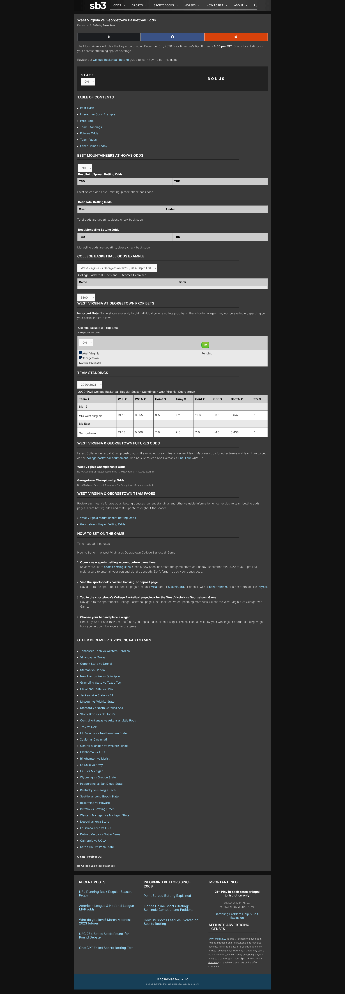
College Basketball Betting (111, 59)
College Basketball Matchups (98, 865)
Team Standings (91, 127)
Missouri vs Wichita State (97, 701)
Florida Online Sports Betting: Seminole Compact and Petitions (168, 908)
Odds (117, 5)
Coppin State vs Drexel (96, 663)
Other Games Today (93, 146)
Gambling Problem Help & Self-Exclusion (237, 915)
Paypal (262, 587)
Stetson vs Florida (92, 670)
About (238, 5)
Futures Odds (89, 133)
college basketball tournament (107, 458)
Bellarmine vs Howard (95, 802)
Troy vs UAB (88, 727)
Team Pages (88, 139)
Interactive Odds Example (97, 114)
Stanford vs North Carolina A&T (101, 708)
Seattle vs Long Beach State (99, 796)
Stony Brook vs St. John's (97, 714)
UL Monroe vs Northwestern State (103, 733)
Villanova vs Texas (92, 657)
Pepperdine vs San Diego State (101, 783)
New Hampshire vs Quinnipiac (100, 676)
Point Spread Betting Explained (167, 896)
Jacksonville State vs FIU (97, 695)
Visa (154, 587)
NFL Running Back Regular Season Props (105, 893)
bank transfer (218, 587)
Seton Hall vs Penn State (97, 847)
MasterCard (176, 587)
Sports (137, 5)
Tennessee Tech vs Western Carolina (105, 651)
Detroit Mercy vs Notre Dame (100, 834)
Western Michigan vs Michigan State (104, 815)
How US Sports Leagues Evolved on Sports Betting (171, 922)
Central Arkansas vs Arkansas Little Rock (108, 720)
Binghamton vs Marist (95, 758)
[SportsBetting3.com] (99, 5)
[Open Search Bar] (254, 5)
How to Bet (214, 5)
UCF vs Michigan (91, 771)
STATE (88, 75)
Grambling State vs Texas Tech (101, 682)
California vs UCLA (93, 840)
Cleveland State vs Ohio (96, 689)
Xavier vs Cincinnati (93, 739)
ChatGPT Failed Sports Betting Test (106, 948)
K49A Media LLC (217, 938)
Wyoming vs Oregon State (98, 777)
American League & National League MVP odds (106, 907)
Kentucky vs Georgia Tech (98, 790)
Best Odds (87, 108)
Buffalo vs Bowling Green (97, 809)
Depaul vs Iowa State (94, 821)
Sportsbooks (164, 5)
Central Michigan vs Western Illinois (104, 746)
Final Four (184, 458)
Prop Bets (86, 121)
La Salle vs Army (91, 765)
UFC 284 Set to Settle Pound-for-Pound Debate (104, 935)
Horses (190, 5)
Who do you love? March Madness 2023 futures (105, 921)
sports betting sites (117, 567)
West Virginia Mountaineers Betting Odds (108, 518)
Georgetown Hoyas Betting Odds (102, 524)
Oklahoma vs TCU (92, 752)
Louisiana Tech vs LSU (95, 828)
